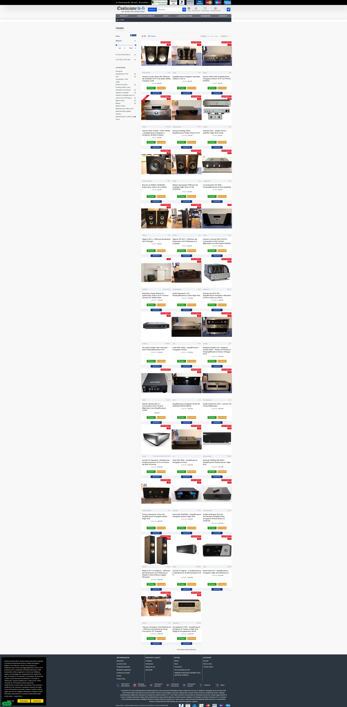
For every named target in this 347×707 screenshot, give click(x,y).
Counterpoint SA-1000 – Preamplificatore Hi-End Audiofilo (217, 186)
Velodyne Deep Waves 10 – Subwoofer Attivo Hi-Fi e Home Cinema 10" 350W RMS (155, 295)
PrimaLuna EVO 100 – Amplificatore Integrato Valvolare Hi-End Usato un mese (217, 295)
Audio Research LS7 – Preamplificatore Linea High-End (186, 294)
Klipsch (144, 235)
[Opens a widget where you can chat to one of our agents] (7, 704)
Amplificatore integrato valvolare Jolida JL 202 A (186, 78)
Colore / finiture (123, 60)
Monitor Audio (146, 72)
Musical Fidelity (177, 126)
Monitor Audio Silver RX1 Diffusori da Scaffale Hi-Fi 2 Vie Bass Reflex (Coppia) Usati (156, 79)
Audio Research (177, 289)
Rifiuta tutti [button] (10, 701)
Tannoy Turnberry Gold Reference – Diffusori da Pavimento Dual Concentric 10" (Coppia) (156, 629)
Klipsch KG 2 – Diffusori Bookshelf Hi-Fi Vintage (156, 240)
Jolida (174, 72)
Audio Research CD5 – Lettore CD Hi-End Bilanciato (217, 405)
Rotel (174, 400)
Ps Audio (145, 343)
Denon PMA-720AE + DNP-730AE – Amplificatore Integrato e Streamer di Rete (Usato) (156, 133)
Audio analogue (207, 510)
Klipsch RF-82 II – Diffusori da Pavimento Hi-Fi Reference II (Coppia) (185, 241)
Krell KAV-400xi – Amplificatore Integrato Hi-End (185, 349)
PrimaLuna (206, 289)
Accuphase (176, 623)
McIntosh (175, 510)
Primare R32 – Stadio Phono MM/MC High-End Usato (214, 132)
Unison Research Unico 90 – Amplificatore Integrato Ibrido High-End (154, 516)
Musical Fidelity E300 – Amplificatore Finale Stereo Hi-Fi (186, 132)
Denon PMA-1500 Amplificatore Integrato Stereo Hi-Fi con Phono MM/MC (217, 79)
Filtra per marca (123, 55)
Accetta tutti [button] (37, 701)
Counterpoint (206, 181)
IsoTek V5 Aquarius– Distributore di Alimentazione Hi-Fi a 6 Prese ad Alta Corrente (156, 462)
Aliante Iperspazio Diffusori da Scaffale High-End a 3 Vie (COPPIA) (185, 187)
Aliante (174, 181)
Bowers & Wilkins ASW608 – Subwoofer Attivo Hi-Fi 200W (154, 186)
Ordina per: (203, 36)
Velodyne (145, 289)
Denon (205, 72)
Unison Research (147, 510)
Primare (205, 126)
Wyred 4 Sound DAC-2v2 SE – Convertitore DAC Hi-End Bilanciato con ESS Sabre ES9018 (216, 241)
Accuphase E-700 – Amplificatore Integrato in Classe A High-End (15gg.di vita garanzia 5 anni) (186, 629)
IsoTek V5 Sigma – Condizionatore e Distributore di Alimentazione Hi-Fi (187, 573)
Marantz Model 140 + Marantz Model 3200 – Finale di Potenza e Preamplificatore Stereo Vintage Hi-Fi (217, 351)
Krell (174, 343)
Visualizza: (224, 36)
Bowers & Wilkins (147, 181)
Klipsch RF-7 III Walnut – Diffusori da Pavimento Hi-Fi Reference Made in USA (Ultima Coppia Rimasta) (156, 574)
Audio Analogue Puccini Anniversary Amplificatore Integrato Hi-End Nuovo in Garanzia (214, 517)
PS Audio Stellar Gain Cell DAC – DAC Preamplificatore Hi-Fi (155, 349)
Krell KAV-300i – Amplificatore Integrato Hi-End (185, 461)
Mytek (144, 400)
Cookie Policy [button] (18, 696)
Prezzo (119, 41)
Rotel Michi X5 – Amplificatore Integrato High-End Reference (216, 572)
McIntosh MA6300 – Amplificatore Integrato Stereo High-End (187, 515)
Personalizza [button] (24, 701)
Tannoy (144, 623)
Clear (134, 35)
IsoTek (144, 456)
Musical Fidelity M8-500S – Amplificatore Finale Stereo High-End (217, 462)
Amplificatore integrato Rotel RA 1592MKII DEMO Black (186, 405)
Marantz (205, 343)
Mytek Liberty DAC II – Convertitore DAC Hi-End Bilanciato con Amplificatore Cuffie (154, 407)
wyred (204, 235)
